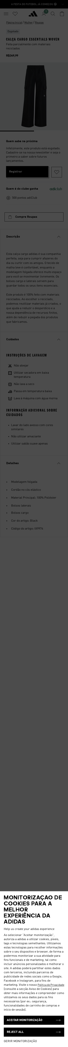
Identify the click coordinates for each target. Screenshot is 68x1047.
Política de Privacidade (51, 985)
